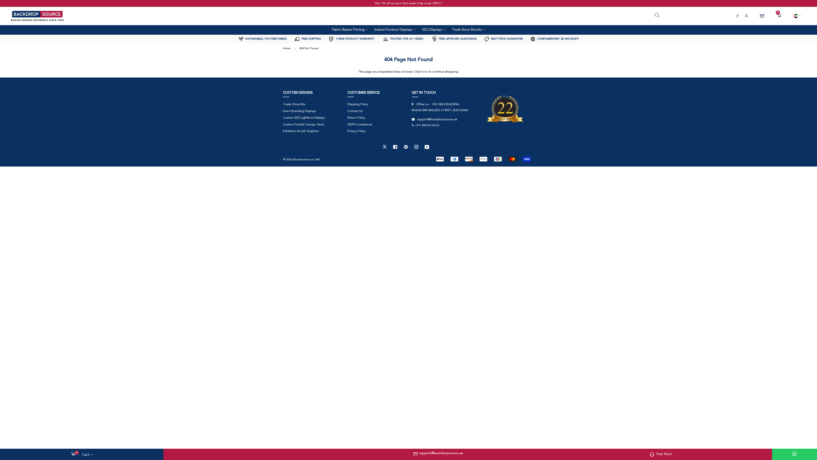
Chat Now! (664, 454)
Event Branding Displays (299, 111)
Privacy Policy (356, 131)
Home (287, 48)
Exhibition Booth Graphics (301, 131)
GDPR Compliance (359, 124)
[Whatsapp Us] (794, 454)
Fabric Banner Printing (348, 30)
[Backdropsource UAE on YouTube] (427, 146)
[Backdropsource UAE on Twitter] (385, 146)
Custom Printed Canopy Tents (303, 124)
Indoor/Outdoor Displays (393, 30)
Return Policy (356, 117)
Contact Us (355, 111)
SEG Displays (432, 30)
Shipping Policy (357, 104)
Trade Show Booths (467, 30)
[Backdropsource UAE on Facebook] (395, 146)
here (424, 71)
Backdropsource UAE (306, 159)
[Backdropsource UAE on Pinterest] (406, 146)
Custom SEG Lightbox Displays (304, 117)
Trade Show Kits (294, 104)
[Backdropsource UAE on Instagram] (416, 146)
